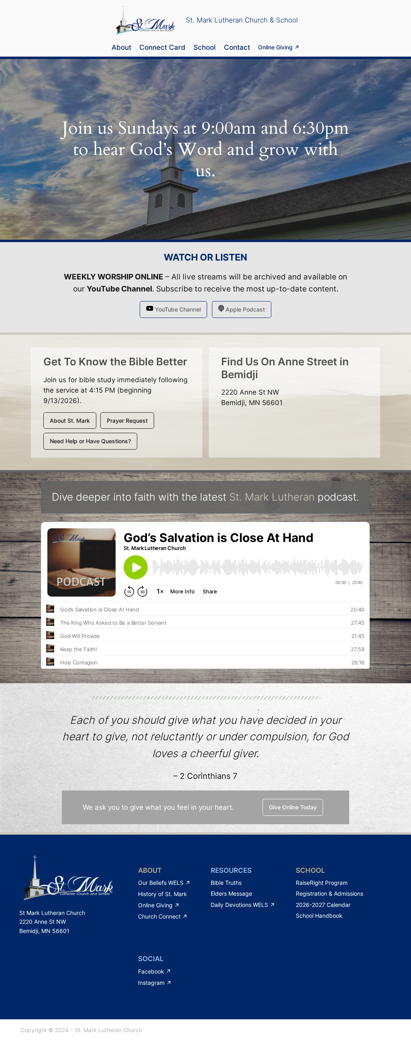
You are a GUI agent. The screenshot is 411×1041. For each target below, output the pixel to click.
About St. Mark (70, 420)
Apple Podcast (244, 309)
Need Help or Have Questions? (90, 441)
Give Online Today (293, 807)
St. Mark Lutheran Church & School (242, 20)
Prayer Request (127, 420)
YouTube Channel (119, 288)
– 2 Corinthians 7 (205, 776)
